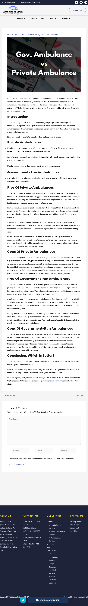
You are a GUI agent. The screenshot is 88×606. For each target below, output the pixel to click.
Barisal (52, 564)
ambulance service (62, 257)
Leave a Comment (14, 34)
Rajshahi (52, 580)
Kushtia (52, 576)
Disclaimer (74, 525)
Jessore (52, 573)
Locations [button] (64, 18)
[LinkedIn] (85, 2)
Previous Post (9, 396)
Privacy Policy (76, 521)
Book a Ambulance (49, 600)
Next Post (81, 396)
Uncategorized (39, 34)
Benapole (52, 567)
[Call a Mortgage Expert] (23, 600)
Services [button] (20, 18)
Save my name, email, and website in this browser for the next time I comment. (42, 458)
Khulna (52, 560)
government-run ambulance (52, 381)
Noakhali (52, 570)
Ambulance (28, 34)
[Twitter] (81, 2)
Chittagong (53, 557)
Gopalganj (53, 583)
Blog (42, 18)
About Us (33, 18)
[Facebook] (76, 2)
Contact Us (53, 18)
